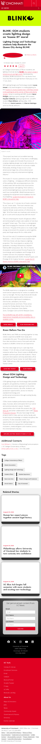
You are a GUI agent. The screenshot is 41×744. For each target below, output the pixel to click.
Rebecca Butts (31, 55)
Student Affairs (9, 474)
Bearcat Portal (8, 680)
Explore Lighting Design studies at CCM (17, 434)
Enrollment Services (10, 670)
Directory (7, 718)
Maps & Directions (10, 701)
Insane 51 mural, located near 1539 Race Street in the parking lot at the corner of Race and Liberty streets (20, 92)
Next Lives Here (9, 479)
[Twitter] (14, 642)
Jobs (5, 705)
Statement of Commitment (20, 735)
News (6, 708)
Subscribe (20, 629)
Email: (8, 609)
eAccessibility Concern (14, 737)
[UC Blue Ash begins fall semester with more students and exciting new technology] (20, 570)
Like (20, 66)
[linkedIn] (32, 642)
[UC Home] (12, 3)
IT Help (6, 686)
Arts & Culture (9, 483)
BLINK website (8, 324)
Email (5, 673)
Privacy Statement (29, 737)
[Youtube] (26, 642)
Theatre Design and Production (28, 479)
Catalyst (6, 677)
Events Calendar (9, 721)
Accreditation (27, 739)
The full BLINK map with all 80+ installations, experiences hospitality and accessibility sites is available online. (19, 317)
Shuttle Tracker (9, 683)
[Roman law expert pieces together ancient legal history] (20, 502)
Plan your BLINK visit (27, 324)
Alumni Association (10, 465)
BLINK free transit (10, 369)
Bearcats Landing (9, 693)
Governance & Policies (11, 714)
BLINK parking (27, 369)
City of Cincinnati (23, 483)
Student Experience (24, 474)
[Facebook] (8, 642)
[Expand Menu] (38, 8)
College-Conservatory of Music (13, 460)
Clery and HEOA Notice (14, 732)
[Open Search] (33, 3)
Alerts (3, 732)
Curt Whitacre (6, 444)
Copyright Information (15, 739)
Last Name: (10, 621)
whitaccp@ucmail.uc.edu (9, 449)
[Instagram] (20, 642)
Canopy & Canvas (10, 667)
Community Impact (10, 711)
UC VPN (6, 689)
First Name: (10, 615)
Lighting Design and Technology (14, 470)
